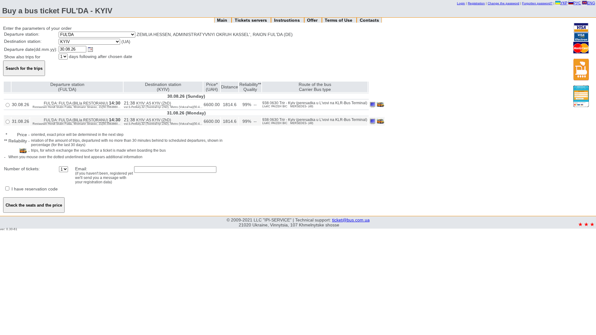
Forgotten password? (537, 3)
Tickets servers (251, 20)
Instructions (287, 20)
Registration (476, 3)
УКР (563, 3)
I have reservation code (34, 188)
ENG (591, 3)
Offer (313, 20)
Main (222, 20)
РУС (577, 3)
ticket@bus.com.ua (351, 219)
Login (461, 3)
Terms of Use (339, 20)
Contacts (369, 20)
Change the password (503, 3)
